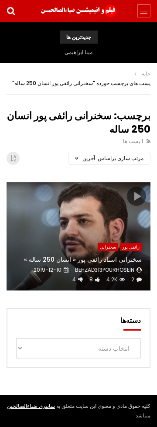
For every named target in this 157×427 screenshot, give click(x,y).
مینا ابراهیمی (78, 52)
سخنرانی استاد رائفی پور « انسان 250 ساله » (83, 259)
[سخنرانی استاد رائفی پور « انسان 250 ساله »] (78, 236)
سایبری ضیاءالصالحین (31, 406)
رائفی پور (131, 247)
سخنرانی (108, 247)
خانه (146, 73)
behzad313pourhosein (104, 269)
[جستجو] (11, 11)
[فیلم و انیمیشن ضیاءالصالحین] (78, 10)
